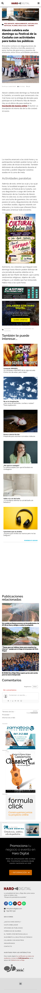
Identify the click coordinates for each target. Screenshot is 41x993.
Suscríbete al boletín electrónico (18, 937)
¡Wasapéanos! (9, 943)
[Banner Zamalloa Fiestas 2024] (20, 748)
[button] (20, 983)
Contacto (8, 946)
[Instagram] (15, 903)
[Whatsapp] (24, 903)
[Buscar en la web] (2, 3)
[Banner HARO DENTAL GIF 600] (20, 835)
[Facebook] (6, 903)
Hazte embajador (11, 925)
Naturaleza (33, 23)
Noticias (7, 25)
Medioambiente (21, 23)
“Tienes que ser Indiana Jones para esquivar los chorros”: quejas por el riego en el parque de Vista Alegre (20, 649)
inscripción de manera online (14, 106)
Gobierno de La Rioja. (18, 960)
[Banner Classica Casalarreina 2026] (20, 792)
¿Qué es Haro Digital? (12, 922)
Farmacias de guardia (12, 931)
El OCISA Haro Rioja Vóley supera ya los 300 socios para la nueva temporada (20, 674)
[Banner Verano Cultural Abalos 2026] (20, 262)
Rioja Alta (23, 25)
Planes (15, 25)
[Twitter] (10, 903)
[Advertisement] (20, 135)
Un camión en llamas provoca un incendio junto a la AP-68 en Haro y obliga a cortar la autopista (20, 624)
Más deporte (9, 23)
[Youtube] (19, 903)
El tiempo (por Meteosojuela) (16, 934)
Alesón (7, 328)
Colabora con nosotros (14, 940)
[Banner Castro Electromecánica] (20, 297)
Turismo (30, 25)
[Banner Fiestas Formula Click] (20, 818)
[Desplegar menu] (38, 3)
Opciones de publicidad (13, 928)
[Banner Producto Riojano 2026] (20, 19)
